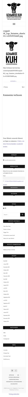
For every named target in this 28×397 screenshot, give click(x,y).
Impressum (11, 375)
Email (4, 175)
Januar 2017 (6, 312)
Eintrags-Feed (6, 353)
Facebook (14, 193)
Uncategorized (6, 338)
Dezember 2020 (7, 276)
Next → (23, 87)
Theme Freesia (21, 388)
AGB (18, 375)
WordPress (16, 389)
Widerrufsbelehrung (14, 379)
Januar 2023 (6, 264)
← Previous (5, 87)
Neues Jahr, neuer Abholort (9, 238)
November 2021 (7, 267)
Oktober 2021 (6, 270)
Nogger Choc (6, 232)
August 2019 (6, 285)
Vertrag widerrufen (14, 394)
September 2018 (7, 297)
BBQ (4, 332)
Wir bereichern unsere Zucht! (9, 235)
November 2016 (7, 318)
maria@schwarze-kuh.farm (10, 160)
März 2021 (6, 273)
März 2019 (6, 291)
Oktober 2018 (6, 294)
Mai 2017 (5, 306)
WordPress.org (6, 359)
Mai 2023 (5, 261)
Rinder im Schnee (7, 229)
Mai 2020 (5, 279)
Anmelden (5, 350)
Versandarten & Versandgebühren (14, 381)
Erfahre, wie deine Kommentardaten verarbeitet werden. (13, 144)
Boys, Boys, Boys (7, 226)
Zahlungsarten (14, 384)
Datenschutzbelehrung (14, 377)
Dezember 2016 (7, 315)
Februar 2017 (6, 309)
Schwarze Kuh (9, 388)
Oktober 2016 (6, 321)
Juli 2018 (5, 300)
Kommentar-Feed (7, 356)
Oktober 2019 (6, 282)
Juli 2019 (5, 288)
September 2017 (7, 303)
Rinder (5, 335)
